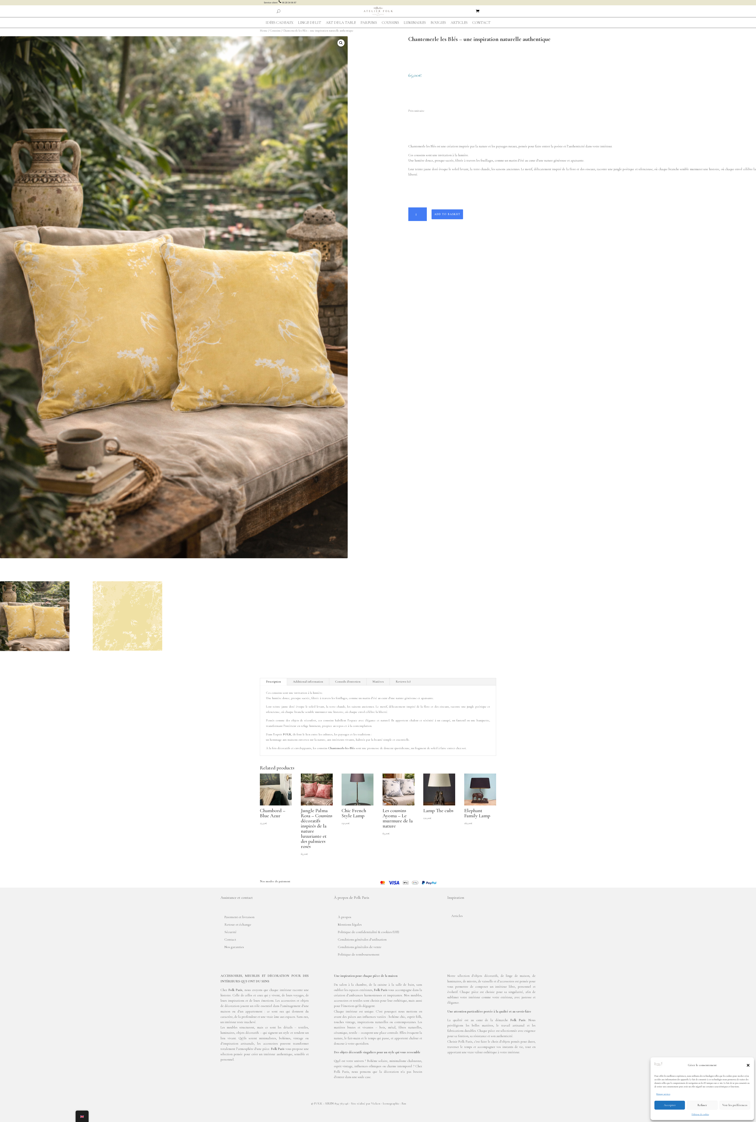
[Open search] (278, 11)
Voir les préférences (734, 1105)
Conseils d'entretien (347, 682)
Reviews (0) (403, 682)
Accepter (670, 1105)
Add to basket (447, 214)
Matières (378, 682)
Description (273, 682)
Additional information (308, 682)
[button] (748, 1065)
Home (264, 30)
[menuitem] (279, 22)
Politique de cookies (700, 1114)
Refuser (702, 1105)
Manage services (663, 1094)
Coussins (275, 30)
